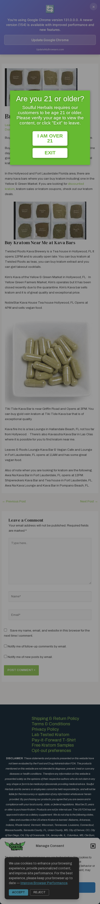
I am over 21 (50, 138)
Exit (50, 153)
